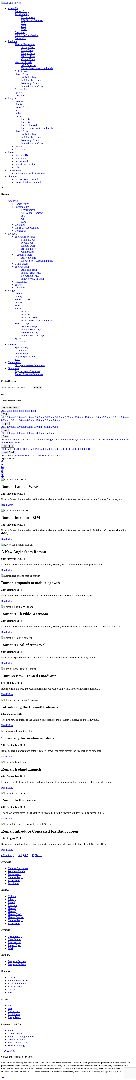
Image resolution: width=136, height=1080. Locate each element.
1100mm (79, 417)
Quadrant (80, 439)
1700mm (20, 417)
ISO (23, 23)
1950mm (20, 433)
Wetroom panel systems (98, 439)
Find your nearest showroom (30, 173)
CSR (23, 26)
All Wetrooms (28, 65)
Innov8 (18, 110)
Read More (7, 505)
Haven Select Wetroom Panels (37, 68)
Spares (18, 92)
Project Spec (14, 945)
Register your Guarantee (27, 179)
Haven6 (25, 122)
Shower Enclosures (25, 44)
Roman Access (22, 107)
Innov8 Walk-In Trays (32, 86)
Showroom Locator (18, 980)
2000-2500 (53, 449)
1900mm (29, 433)
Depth (5, 423)
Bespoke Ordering (17, 964)
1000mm (89, 417)
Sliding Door (28, 47)
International (21, 161)
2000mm (10, 433)
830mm (14, 420)
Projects (12, 152)
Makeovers (14, 1011)
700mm (48, 420)
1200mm (69, 417)
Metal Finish (8, 452)
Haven (18, 116)
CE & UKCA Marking (27, 35)
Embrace (19, 113)
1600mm (29, 417)
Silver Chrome (13, 455)
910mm (116, 417)
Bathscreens (7, 442)
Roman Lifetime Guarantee (29, 182)
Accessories (21, 89)
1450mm (49, 417)
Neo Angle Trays (30, 83)
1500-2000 (40, 449)
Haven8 (25, 119)
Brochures (20, 32)
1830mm (39, 433)
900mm (125, 417)
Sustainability (22, 14)
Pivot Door (27, 50)
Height (6, 430)
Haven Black (15, 914)
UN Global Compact (32, 20)
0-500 (8, 449)
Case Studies (21, 158)
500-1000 (17, 449)
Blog (10, 1008)
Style (5, 436)
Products (12, 41)
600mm (57, 420)
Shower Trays (22, 74)
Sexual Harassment (18, 1042)
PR (9, 1005)
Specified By (21, 155)
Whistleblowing (16, 1045)
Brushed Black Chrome (50, 455)
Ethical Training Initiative (21, 1036)
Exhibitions (14, 1014)
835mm (5, 420)
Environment (28, 17)
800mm (31, 420)
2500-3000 (65, 449)
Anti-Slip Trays (29, 77)
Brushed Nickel (29, 455)
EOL (24, 29)
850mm (99, 417)
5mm (27, 410)
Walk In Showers (120, 439)
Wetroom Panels (23, 62)
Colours (19, 101)
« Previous (6, 855)
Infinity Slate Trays (31, 80)
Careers (12, 989)
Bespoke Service (17, 961)
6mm (21, 410)
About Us (13, 8)
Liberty (18, 104)
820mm (23, 420)
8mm (15, 410)
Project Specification (25, 164)
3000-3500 (77, 449)
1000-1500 (28, 449)
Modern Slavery (16, 1039)
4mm (33, 410)
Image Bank (14, 1017)
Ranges (12, 98)
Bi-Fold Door (28, 56)
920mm (107, 417)
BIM (17, 167)
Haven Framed (29, 125)
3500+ (86, 449)
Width (5, 414)
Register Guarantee (18, 983)
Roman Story (22, 11)
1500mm (39, 417)
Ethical (11, 1030)
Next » (38, 855)
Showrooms (14, 170)
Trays (17, 442)
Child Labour (15, 1033)
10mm (8, 410)
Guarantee (13, 176)
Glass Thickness (11, 407)
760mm (40, 420)
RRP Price (8, 446)
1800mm (10, 417)
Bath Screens (21, 71)
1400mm (59, 417)
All (3, 410)
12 (33, 855)
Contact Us (20, 38)
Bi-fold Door (24, 439)
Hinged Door (28, 53)
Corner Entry (28, 59)
